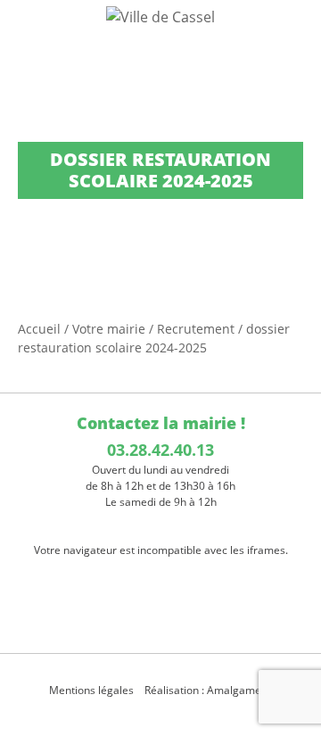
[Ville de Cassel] (160, 16)
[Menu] (25, 31)
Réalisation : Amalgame (204, 690)
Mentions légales (91, 690)
